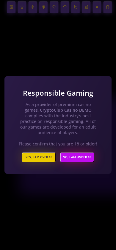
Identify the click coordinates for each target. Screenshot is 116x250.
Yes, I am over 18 (39, 157)
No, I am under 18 (77, 157)
